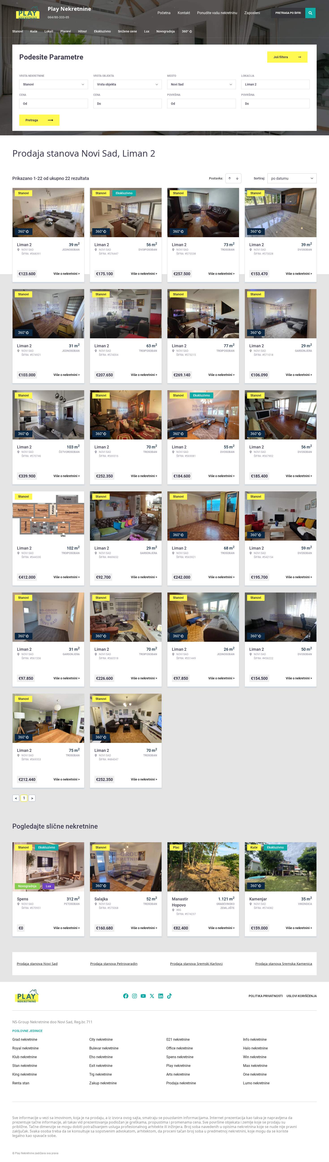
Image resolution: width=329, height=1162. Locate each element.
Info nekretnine (255, 1039)
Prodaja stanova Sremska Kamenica (283, 963)
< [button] (16, 798)
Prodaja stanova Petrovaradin (113, 963)
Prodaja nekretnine (181, 1083)
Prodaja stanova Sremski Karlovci (196, 963)
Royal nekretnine (25, 1048)
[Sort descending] (237, 178)
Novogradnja (165, 31)
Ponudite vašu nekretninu (217, 13)
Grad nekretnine (24, 1039)
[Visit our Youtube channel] (143, 996)
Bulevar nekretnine (103, 1048)
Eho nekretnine (101, 1057)
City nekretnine (101, 1039)
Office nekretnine (179, 1048)
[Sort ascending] (229, 178)
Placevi (65, 31)
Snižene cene (127, 31)
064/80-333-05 (58, 17)
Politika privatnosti (266, 996)
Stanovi (17, 31)
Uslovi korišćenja (301, 996)
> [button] (32, 798)
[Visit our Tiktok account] (169, 996)
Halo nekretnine (255, 1048)
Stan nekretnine (24, 1066)
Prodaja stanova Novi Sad (37, 963)
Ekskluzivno (102, 31)
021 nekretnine (178, 1039)
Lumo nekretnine (256, 1083)
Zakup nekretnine (103, 1083)
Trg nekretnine (100, 1074)
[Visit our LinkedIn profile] (160, 996)
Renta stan (20, 1083)
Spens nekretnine (179, 1057)
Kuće (33, 31)
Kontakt (184, 13)
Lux (146, 31)
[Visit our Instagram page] (134, 996)
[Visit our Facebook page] (125, 996)
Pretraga (32, 120)
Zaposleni (252, 13)
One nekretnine (255, 1074)
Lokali (49, 31)
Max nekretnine (255, 1066)
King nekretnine (24, 1074)
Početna (164, 13)
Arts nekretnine (178, 1074)
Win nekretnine (254, 1057)
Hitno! (82, 31)
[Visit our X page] (152, 996)
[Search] (310, 13)
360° (185, 31)
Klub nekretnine (24, 1057)
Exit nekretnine (100, 1066)
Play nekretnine (178, 1066)
